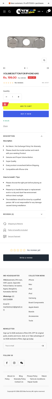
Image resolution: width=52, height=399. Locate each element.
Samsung (32, 298)
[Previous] (4, 68)
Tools (31, 321)
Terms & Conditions (37, 379)
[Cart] (47, 11)
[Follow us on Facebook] (7, 363)
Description (9, 136)
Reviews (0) (8, 214)
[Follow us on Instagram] (14, 363)
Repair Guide (32, 382)
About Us (11, 376)
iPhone (31, 280)
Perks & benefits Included (18, 230)
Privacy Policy (32, 376)
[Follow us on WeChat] (22, 363)
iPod (30, 294)
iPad (30, 289)
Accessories (33, 316)
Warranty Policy (20, 379)
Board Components (36, 303)
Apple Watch (34, 307)
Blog (21, 376)
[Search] (9, 11)
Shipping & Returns (15, 224)
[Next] (48, 68)
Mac (30, 284)
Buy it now (26, 114)
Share (5, 126)
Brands (31, 312)
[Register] (43, 346)
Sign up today (28, 339)
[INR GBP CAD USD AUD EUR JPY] (40, 11)
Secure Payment (14, 236)
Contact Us (19, 382)
